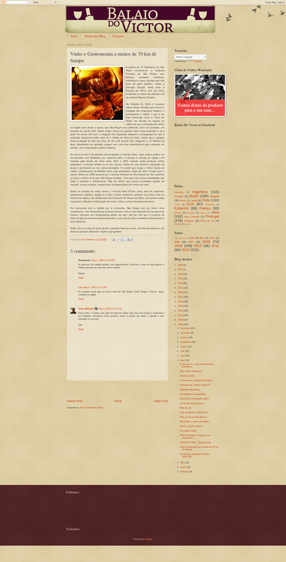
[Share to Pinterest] (132, 239)
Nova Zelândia (192, 217)
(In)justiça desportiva (190, 389)
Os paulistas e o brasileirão (193, 394)
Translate (197, 61)
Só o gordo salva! (188, 431)
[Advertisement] (117, 390)
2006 (177, 241)
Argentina (200, 192)
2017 (180, 288)
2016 (180, 292)
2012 (186, 250)
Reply (81, 278)
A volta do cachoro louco (191, 403)
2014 (180, 301)
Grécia (177, 213)
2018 (180, 283)
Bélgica (183, 201)
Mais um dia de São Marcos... (194, 417)
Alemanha (179, 192)
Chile (206, 200)
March (183, 467)
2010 (198, 246)
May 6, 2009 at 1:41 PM (95, 287)
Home (118, 401)
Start (74, 36)
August (184, 346)
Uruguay (189, 220)
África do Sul (207, 221)
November (185, 333)
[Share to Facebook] (128, 239)
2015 (180, 297)
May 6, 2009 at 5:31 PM (110, 308)
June (183, 355)
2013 (180, 306)
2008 (206, 241)
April (182, 462)
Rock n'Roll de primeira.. (191, 371)
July (182, 351)
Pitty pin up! (185, 408)
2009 (178, 246)
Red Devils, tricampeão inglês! (194, 398)
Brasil (194, 196)
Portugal (212, 216)
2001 (184, 238)
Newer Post (74, 401)
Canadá (193, 200)
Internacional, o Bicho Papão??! (195, 385)
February (185, 471)
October (184, 337)
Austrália (178, 196)
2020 (180, 274)
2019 (180, 278)
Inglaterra (203, 213)
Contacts (118, 36)
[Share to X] (125, 239)
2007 (191, 241)
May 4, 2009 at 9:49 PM (103, 260)
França (205, 208)
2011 (215, 246)
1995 (176, 238)
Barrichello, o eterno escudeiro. (195, 421)
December (185, 328)
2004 (201, 238)
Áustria (177, 224)
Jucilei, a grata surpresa (191, 426)
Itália (215, 212)
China (177, 205)
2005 (212, 238)
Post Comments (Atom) (91, 407)
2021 (180, 269)
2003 (192, 238)
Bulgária (214, 196)
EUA (190, 204)
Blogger (148, 539)
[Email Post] (113, 239)
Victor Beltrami (86, 308)
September (185, 342)
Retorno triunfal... (188, 376)
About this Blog (95, 36)
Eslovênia (210, 205)
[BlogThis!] (122, 239)
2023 (180, 265)
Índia (186, 224)
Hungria (191, 213)
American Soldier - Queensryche (195, 442)
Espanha (181, 208)
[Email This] (119, 239)
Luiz (80, 287)
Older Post (161, 401)
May (182, 360)
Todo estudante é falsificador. (194, 412)
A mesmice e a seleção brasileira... (197, 380)
